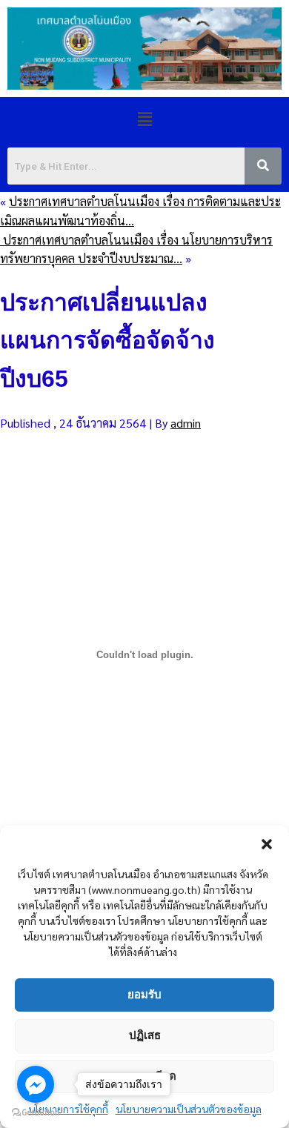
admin (185, 423)
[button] (266, 844)
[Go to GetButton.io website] (35, 1113)
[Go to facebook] (35, 1084)
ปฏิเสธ (145, 1035)
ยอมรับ (144, 994)
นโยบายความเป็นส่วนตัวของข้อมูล (189, 1108)
